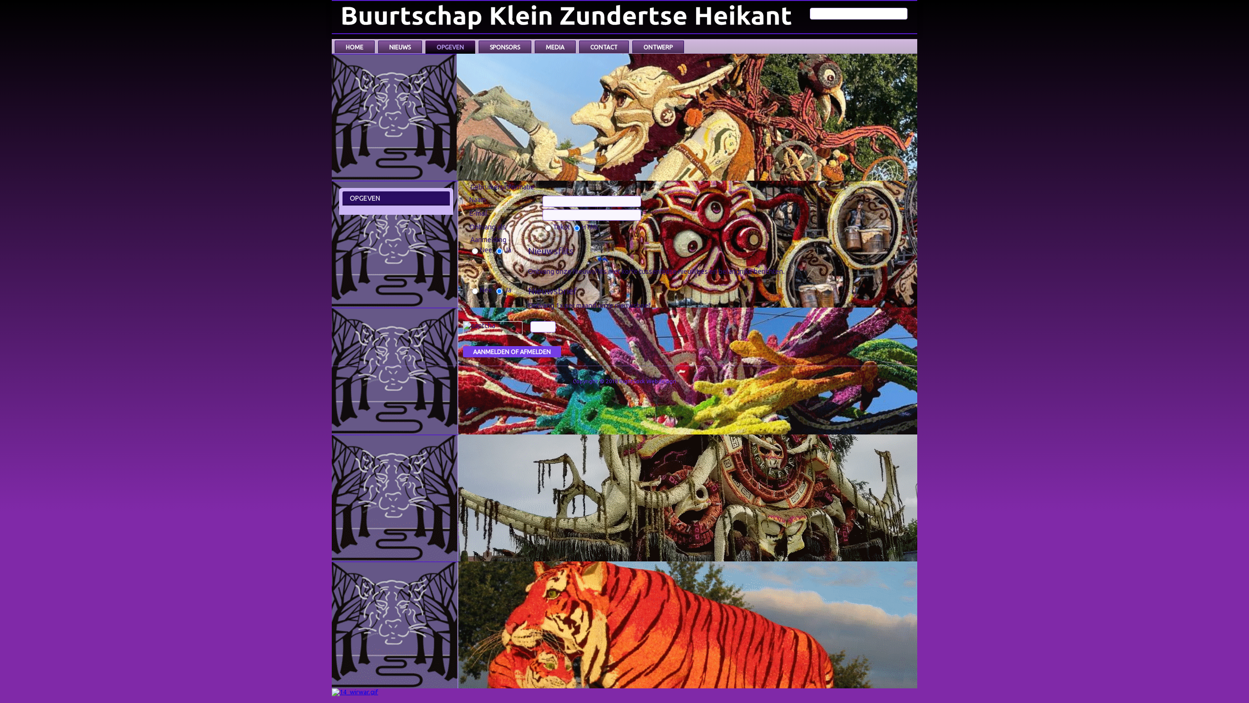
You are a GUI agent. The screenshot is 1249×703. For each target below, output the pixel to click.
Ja (507, 250)
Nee (487, 250)
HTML (591, 227)
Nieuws (400, 47)
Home (354, 47)
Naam (477, 200)
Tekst (562, 227)
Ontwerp (658, 47)
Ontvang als (487, 227)
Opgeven (450, 47)
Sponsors (505, 47)
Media (555, 47)
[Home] (569, 16)
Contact (604, 47)
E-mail (478, 213)
